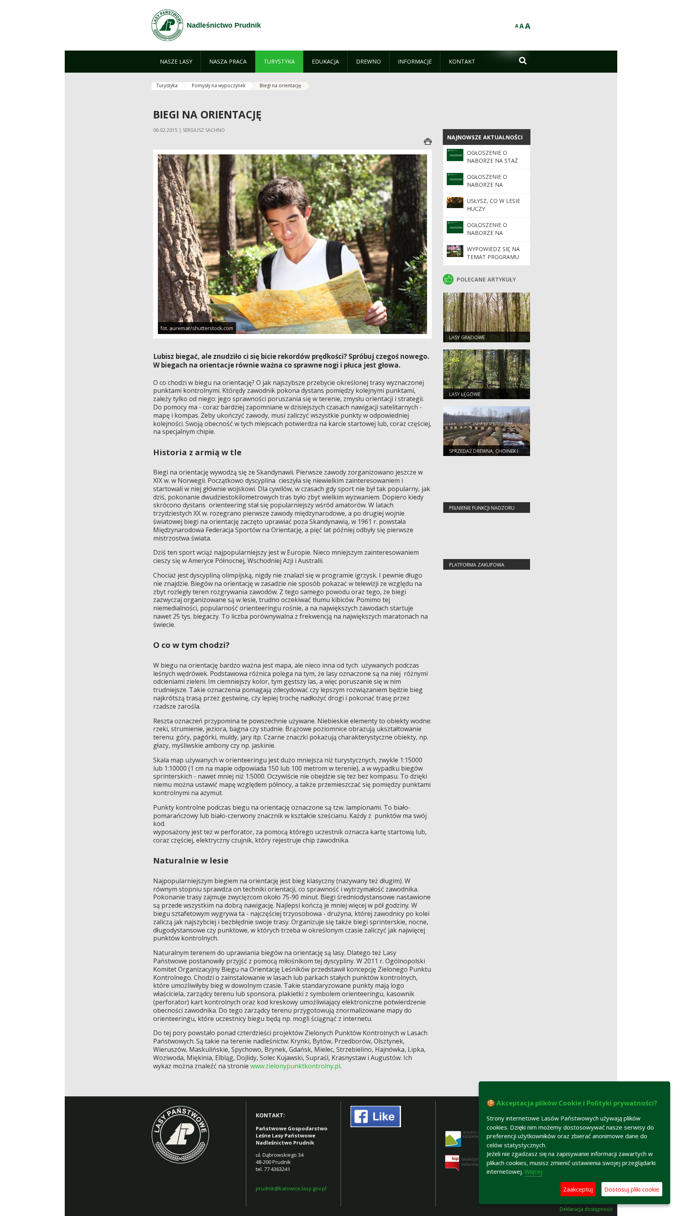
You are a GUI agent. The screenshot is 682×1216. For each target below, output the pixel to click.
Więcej (533, 1171)
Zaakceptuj (578, 1189)
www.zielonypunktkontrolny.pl (295, 1066)
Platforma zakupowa (476, 564)
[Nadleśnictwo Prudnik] (167, 25)
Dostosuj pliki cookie (632, 1189)
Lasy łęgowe (464, 394)
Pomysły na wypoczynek (218, 85)
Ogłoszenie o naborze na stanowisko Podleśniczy (487, 237)
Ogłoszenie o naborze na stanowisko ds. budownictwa (490, 189)
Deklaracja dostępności (586, 1209)
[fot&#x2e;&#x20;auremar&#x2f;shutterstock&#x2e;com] (292, 243)
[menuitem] (176, 62)
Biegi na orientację (280, 85)
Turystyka (167, 85)
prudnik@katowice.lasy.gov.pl (291, 1188)
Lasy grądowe (467, 337)
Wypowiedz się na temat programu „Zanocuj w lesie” (493, 257)
